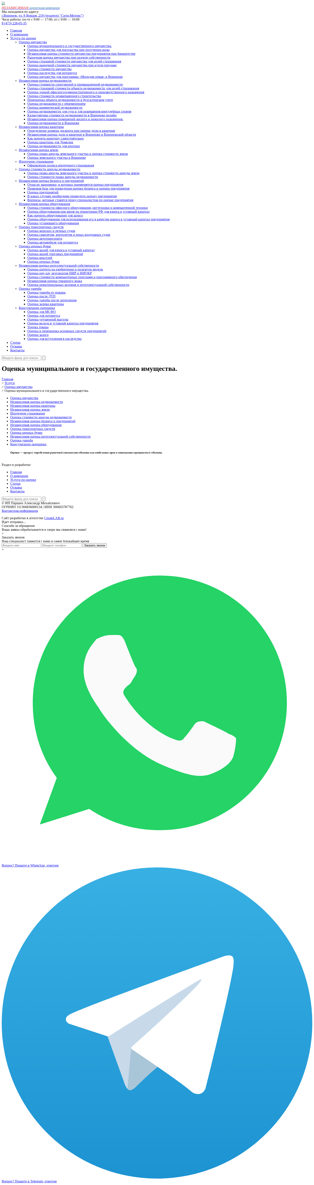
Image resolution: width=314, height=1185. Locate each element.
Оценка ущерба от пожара (46, 292)
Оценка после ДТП (41, 296)
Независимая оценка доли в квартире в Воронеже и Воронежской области (81, 134)
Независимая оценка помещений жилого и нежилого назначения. (75, 119)
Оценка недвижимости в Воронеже (53, 123)
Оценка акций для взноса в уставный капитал (61, 250)
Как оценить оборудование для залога (55, 215)
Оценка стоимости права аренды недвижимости (62, 177)
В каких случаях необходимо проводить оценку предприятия (72, 196)
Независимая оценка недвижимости (45, 80)
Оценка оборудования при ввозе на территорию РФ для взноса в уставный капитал (88, 211)
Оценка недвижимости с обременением (56, 104)
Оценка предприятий (43, 192)
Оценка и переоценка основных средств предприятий (66, 331)
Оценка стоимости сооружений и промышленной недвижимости (75, 84)
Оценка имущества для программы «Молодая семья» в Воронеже (75, 77)
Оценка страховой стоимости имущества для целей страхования (74, 61)
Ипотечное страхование (36, 161)
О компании (19, 34)
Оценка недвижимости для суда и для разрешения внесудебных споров (79, 111)
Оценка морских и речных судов (51, 231)
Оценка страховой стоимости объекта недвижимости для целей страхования (83, 88)
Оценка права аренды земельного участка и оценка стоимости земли (77, 154)
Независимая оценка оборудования (44, 204)
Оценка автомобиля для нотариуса (52, 242)
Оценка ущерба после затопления (51, 300)
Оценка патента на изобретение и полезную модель (65, 269)
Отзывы (16, 346)
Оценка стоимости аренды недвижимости (49, 169)
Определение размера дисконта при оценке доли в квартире (71, 130)
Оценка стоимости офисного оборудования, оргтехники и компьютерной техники (87, 208)
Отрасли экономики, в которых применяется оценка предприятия (75, 184)
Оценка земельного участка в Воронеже (56, 157)
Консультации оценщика (37, 308)
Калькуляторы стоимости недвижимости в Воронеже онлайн (72, 115)
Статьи (15, 342)
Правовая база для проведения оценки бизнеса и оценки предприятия (78, 188)
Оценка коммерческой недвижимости (54, 107)
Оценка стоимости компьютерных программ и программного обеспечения (82, 277)
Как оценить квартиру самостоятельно (55, 138)
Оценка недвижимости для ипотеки (53, 146)
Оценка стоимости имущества (49, 69)
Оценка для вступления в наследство (54, 338)
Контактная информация (20, 511)
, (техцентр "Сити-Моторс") (43, 15)
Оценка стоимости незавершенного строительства (64, 96)
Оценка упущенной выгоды (47, 319)
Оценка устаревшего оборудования (53, 223)
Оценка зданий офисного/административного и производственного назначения (85, 92)
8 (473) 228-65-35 (14, 23)
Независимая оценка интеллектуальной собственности (59, 265)
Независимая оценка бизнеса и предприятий (51, 181)
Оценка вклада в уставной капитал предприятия (62, 323)
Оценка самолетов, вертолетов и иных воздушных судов (68, 234)
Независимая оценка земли (38, 150)
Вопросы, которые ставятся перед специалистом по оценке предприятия (80, 200)
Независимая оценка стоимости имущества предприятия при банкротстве (81, 53)
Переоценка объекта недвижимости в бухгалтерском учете (70, 100)
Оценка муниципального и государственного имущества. (69, 46)
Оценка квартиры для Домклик (50, 142)
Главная (16, 30)
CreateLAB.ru (54, 518)
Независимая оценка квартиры (41, 127)
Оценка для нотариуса (43, 315)
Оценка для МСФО (41, 312)
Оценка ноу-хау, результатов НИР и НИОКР (59, 273)
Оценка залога (37, 335)
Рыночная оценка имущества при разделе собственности (68, 57)
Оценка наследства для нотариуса (52, 73)
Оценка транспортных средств (41, 227)
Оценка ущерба (30, 288)
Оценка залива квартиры (45, 304)
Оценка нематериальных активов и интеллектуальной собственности (78, 285)
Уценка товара (37, 327)
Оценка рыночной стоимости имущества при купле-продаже (72, 65)
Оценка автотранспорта (44, 238)
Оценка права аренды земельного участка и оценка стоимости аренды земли (83, 173)
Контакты (17, 350)
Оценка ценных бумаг (35, 246)
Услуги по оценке (23, 38)
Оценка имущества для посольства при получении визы (68, 50)
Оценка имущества (33, 42)
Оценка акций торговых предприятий (55, 254)
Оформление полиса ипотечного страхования (60, 165)
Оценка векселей (39, 258)
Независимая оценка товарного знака (54, 281)
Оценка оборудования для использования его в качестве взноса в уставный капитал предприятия (98, 219)
